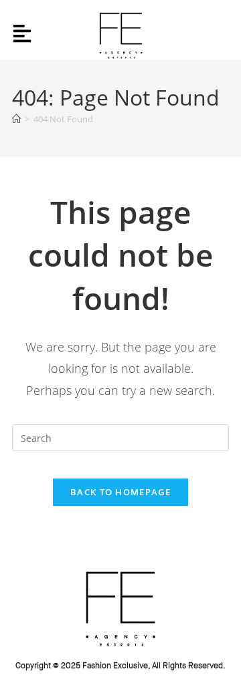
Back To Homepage (120, 492)
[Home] (16, 119)
